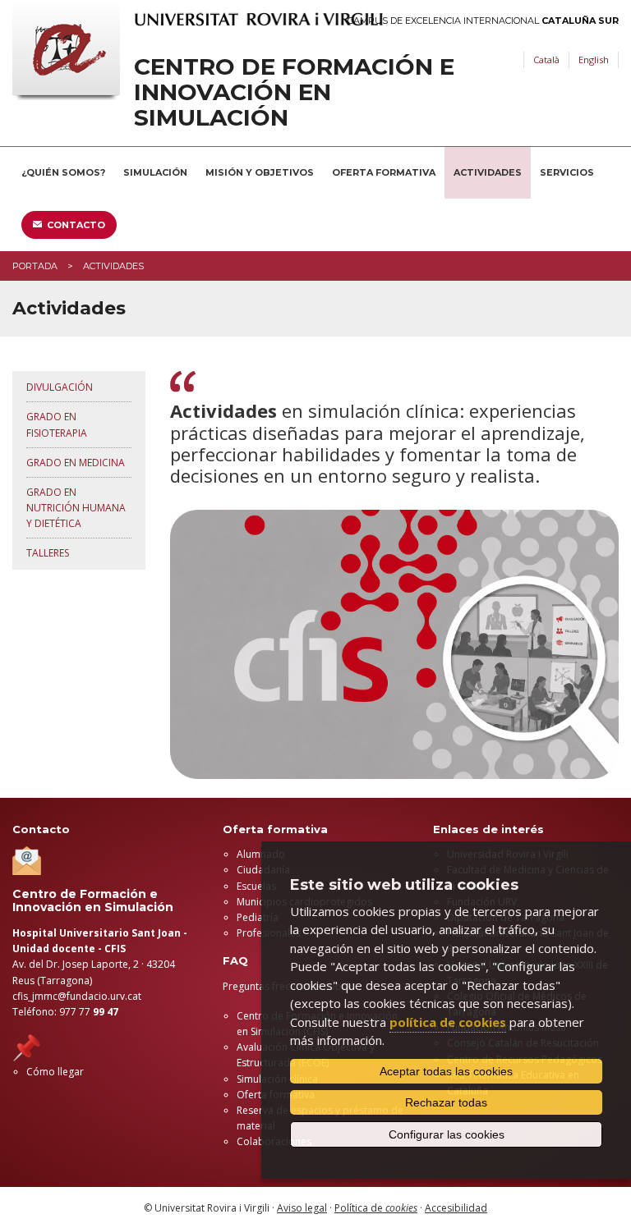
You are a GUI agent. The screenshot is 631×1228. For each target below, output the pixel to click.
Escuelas (256, 886)
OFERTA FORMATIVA (383, 172)
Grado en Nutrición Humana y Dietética (76, 507)
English (593, 59)
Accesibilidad (456, 1208)
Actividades (113, 266)
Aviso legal (302, 1208)
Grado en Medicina (75, 463)
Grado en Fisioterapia (56, 424)
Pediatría (258, 917)
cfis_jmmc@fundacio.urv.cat (76, 996)
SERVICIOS (567, 172)
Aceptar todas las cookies (446, 1071)
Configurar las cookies (446, 1134)
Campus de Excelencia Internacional (483, 20)
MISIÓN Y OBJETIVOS (259, 172)
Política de (375, 1208)
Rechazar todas (446, 1102)
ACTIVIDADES (488, 172)
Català (546, 59)
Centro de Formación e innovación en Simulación (294, 92)
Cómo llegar (55, 1072)
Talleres (47, 553)
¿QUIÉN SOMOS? (63, 172)
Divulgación (59, 387)
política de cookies (447, 1022)
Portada (35, 266)
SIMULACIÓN (155, 172)
